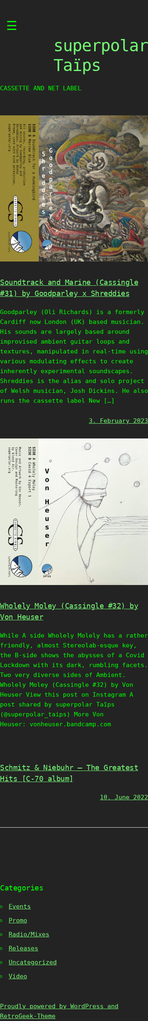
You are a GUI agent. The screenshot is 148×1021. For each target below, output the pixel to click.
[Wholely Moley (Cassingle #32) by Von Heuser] (74, 583)
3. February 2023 (118, 420)
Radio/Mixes (29, 934)
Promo (18, 920)
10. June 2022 (124, 797)
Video (18, 976)
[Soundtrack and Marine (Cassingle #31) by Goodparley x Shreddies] (74, 259)
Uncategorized (33, 962)
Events (20, 906)
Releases (23, 948)
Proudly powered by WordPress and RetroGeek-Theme (59, 1011)
